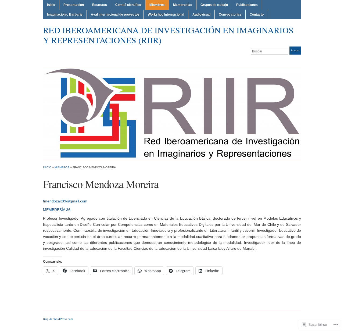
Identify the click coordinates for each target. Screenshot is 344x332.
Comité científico (128, 5)
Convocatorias (230, 14)
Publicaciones (247, 5)
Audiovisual (201, 14)
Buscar (295, 50)
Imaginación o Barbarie (65, 14)
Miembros (157, 5)
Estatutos (99, 5)
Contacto (257, 14)
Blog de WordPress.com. (58, 318)
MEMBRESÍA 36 (56, 210)
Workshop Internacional (166, 14)
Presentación (73, 5)
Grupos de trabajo (214, 5)
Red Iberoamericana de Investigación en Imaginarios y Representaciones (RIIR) (168, 35)
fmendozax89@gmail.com (65, 201)
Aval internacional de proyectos (115, 14)
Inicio (51, 5)
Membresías (182, 5)
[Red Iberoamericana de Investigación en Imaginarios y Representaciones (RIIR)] (172, 113)
